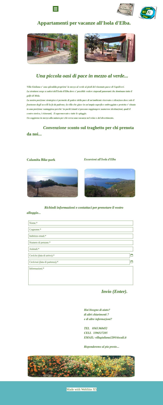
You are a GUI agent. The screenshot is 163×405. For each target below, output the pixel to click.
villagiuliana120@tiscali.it (110, 337)
